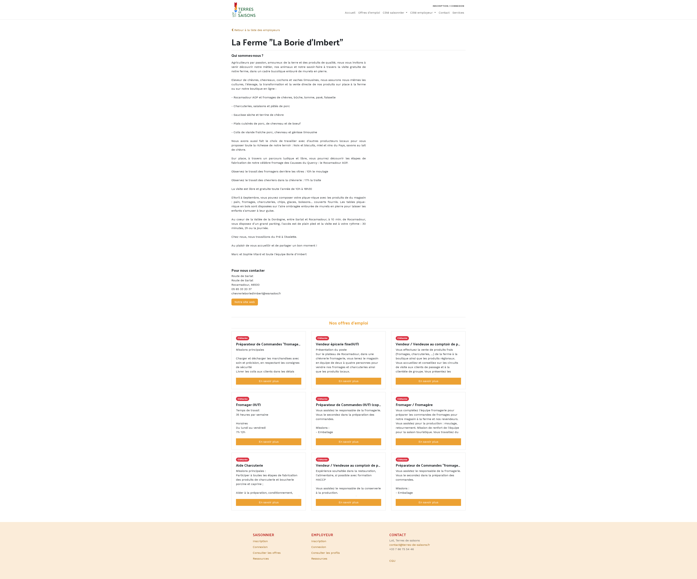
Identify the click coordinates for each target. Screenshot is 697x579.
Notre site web (245, 302)
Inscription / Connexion (448, 6)
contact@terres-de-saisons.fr (409, 545)
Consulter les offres (267, 552)
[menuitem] (350, 12)
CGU (392, 560)
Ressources (319, 558)
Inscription (318, 541)
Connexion (318, 547)
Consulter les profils (325, 552)
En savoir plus (269, 381)
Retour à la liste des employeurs (256, 30)
